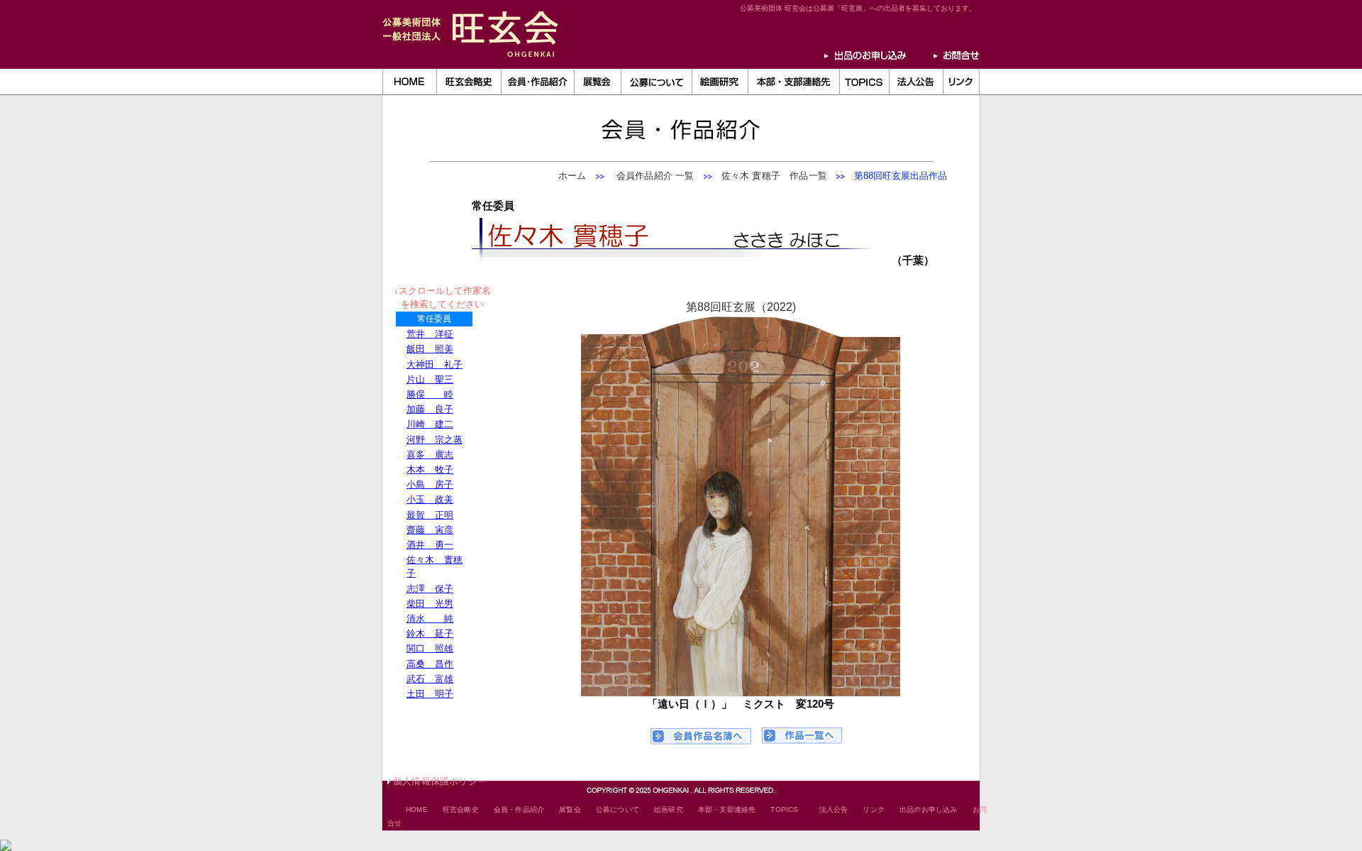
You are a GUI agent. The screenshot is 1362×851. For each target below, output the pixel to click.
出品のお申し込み (928, 809)
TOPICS (784, 809)
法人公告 (833, 809)
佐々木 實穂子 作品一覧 (774, 175)
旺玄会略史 (461, 809)
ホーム (572, 175)
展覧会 (570, 809)
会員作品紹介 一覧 (650, 175)
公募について (617, 809)
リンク (874, 809)
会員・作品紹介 (519, 809)
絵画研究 (668, 809)
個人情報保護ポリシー (440, 781)
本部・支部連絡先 (727, 809)
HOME (417, 809)
